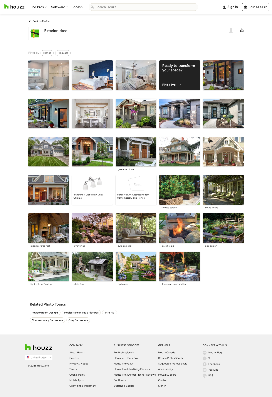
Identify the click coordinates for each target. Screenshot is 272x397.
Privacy (73, 363)
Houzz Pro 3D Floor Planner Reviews (135, 374)
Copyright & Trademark (82, 385)
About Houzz (77, 352)
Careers (74, 358)
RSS (210, 375)
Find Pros (37, 7)
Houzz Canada (166, 352)
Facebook (214, 364)
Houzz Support (167, 374)
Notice (84, 363)
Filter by (33, 52)
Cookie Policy (77, 374)
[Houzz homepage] (14, 6)
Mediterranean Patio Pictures (81, 312)
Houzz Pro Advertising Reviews (132, 369)
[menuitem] (38, 7)
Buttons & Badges (124, 385)
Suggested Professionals (172, 363)
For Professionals (124, 352)
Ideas (76, 7)
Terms (73, 369)
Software (58, 7)
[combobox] (143, 7)
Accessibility (165, 369)
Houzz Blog (215, 352)
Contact (163, 380)
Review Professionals (170, 358)
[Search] (92, 7)
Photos (47, 52)
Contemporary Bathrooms (47, 320)
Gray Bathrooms (78, 320)
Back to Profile (41, 21)
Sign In (162, 385)
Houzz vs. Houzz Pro (126, 358)
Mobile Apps (76, 380)
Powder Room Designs (45, 312)
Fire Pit (109, 312)
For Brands (120, 380)
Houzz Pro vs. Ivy (123, 363)
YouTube (213, 369)
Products (63, 52)
